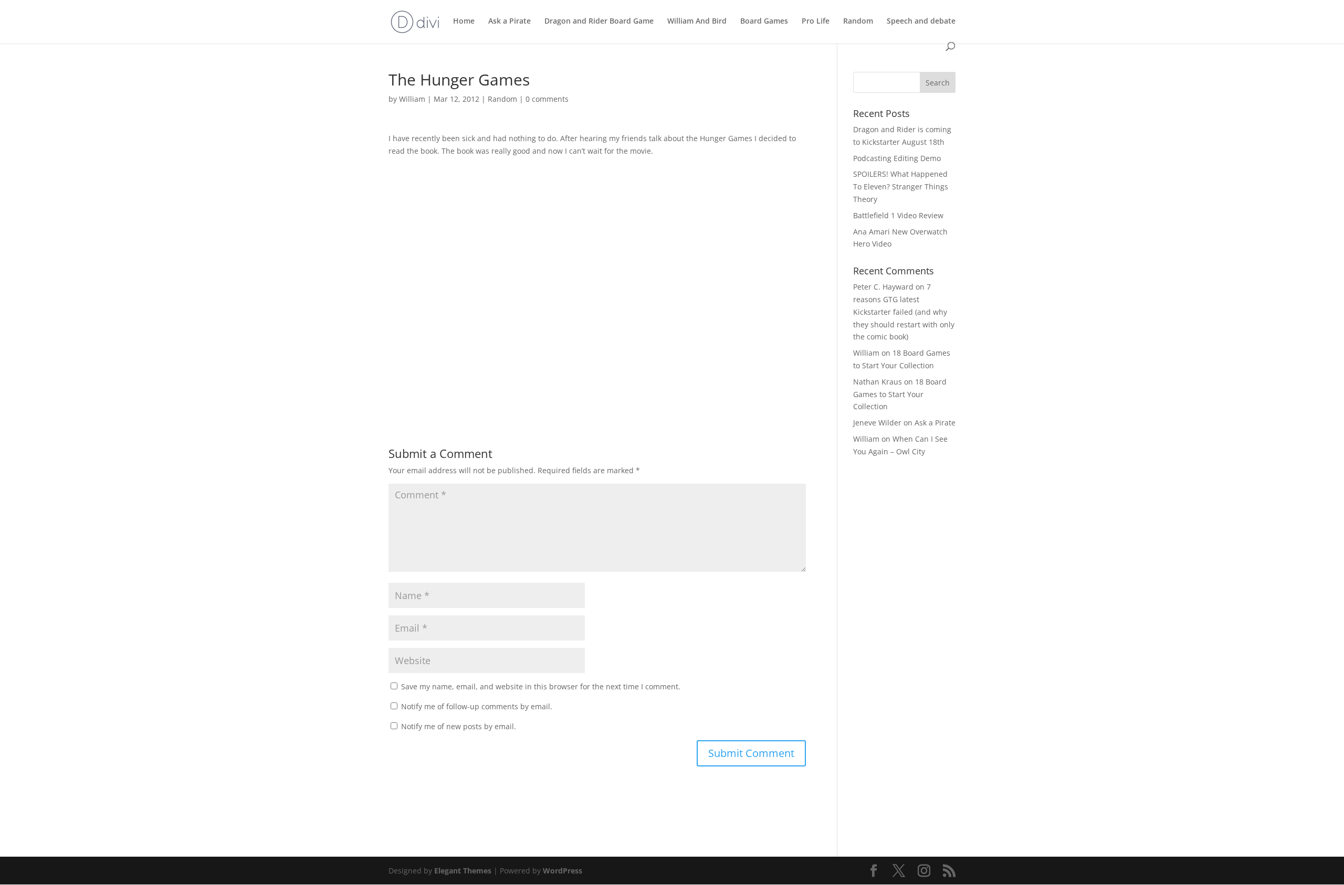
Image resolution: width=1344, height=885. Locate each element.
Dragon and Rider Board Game (599, 21)
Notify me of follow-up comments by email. (476, 706)
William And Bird (697, 21)
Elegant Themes (462, 871)
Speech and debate (921, 21)
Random (858, 21)
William (412, 99)
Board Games (764, 21)
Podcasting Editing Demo (897, 158)
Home (464, 21)
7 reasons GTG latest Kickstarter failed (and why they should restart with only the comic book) (903, 312)
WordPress (562, 871)
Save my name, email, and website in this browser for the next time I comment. (540, 686)
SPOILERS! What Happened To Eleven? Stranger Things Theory (900, 186)
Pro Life (816, 21)
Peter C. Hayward (883, 287)
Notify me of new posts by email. (458, 726)
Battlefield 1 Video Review (898, 215)
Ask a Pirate (509, 21)
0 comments (547, 99)
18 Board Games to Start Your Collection (900, 394)
